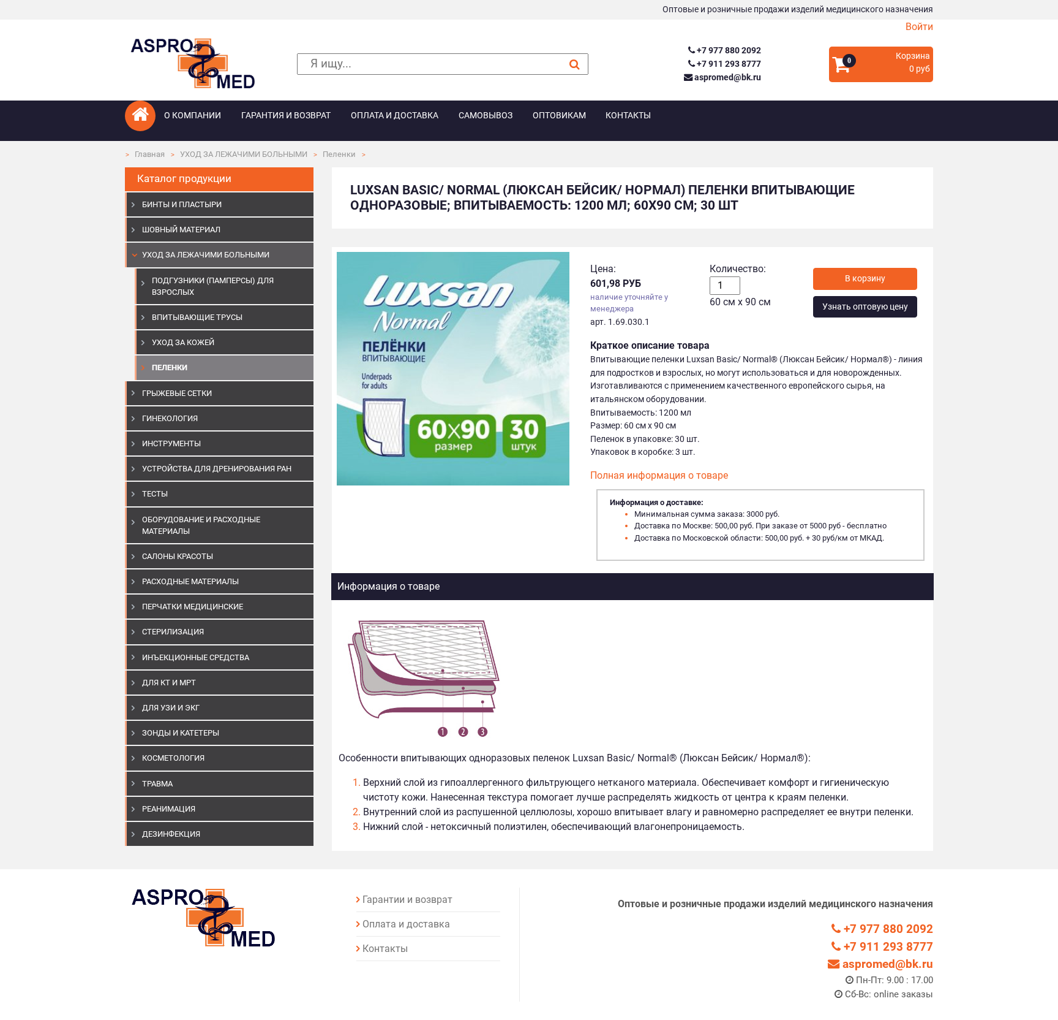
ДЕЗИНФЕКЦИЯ (171, 834)
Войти (919, 26)
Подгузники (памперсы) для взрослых (213, 286)
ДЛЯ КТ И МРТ (169, 682)
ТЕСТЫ (155, 493)
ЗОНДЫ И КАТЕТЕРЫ (180, 732)
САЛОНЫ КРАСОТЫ (177, 556)
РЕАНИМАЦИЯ (168, 808)
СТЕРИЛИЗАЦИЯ (173, 631)
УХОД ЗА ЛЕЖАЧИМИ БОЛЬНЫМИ (243, 154)
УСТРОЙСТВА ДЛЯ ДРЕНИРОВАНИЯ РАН (216, 468)
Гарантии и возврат (407, 899)
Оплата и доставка (394, 115)
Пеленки (339, 154)
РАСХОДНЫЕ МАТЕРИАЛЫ (190, 581)
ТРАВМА (157, 783)
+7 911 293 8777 (727, 64)
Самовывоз (485, 115)
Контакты (628, 115)
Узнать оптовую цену (865, 307)
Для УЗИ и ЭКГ (171, 707)
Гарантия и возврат (286, 115)
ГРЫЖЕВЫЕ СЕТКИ (177, 393)
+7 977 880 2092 (727, 50)
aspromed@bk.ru (726, 77)
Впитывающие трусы (197, 317)
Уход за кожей (183, 342)
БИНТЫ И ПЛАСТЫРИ (182, 204)
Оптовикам (559, 115)
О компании (192, 115)
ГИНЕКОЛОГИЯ (170, 418)
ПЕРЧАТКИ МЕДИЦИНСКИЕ (192, 606)
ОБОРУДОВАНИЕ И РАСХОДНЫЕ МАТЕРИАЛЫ (201, 525)
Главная (150, 154)
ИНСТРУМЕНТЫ (171, 443)
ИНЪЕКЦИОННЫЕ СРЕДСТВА (195, 657)
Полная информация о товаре (659, 475)
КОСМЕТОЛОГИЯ (173, 758)
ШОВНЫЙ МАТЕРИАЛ (181, 229)
